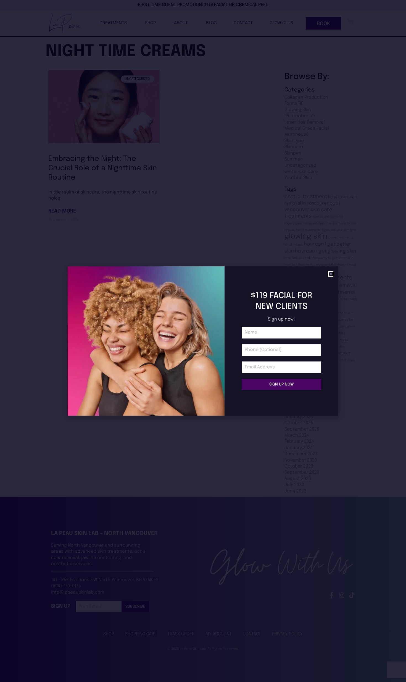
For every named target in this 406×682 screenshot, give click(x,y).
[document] (203, 341)
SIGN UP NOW (281, 384)
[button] (331, 274)
